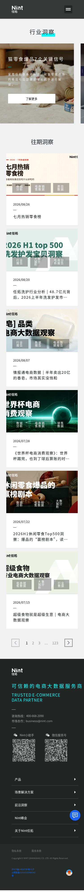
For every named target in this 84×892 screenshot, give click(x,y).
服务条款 (36, 851)
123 (55, 642)
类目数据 (60, 187)
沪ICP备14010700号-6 (22, 869)
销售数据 (60, 424)
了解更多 (31, 99)
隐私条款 (17, 851)
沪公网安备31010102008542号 (23, 872)
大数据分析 (37, 261)
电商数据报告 (58, 343)
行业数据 (61, 584)
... (46, 642)
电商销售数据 (40, 187)
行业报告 (19, 261)
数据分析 (19, 187)
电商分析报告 (59, 261)
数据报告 (38, 343)
